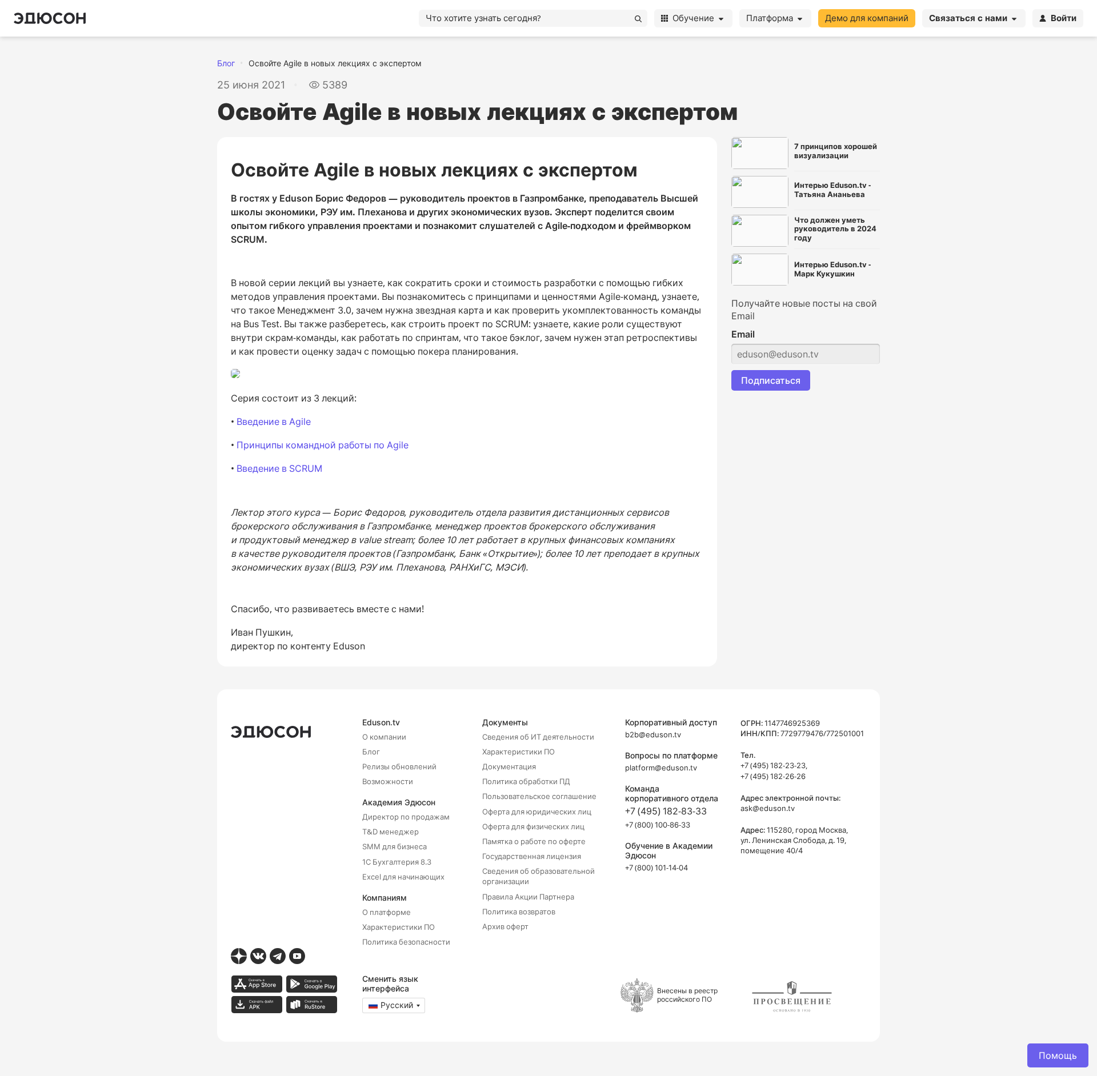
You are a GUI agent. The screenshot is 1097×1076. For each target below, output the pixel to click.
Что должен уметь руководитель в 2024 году (835, 229)
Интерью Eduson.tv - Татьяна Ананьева (832, 190)
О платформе (386, 912)
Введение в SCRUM (279, 468)
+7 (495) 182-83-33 (666, 811)
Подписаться (770, 380)
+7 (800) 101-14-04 (656, 867)
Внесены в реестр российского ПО (687, 994)
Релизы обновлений (399, 766)
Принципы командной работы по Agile (323, 445)
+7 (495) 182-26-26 (773, 776)
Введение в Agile (274, 421)
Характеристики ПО (398, 927)
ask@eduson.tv (767, 808)
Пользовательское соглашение (539, 796)
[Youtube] (297, 956)
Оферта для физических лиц (533, 826)
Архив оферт (505, 926)
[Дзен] (239, 956)
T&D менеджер (390, 831)
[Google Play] (311, 984)
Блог (226, 63)
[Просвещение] (792, 996)
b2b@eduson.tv (653, 734)
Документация (509, 766)
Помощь (1058, 1055)
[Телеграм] (278, 956)
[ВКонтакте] (258, 956)
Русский (397, 1005)
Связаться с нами (968, 18)
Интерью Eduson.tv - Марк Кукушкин (832, 269)
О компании (384, 736)
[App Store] (256, 984)
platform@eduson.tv (661, 767)
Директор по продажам (406, 816)
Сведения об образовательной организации (538, 876)
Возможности (387, 781)
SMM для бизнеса (394, 846)
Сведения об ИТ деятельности (538, 736)
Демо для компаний (866, 18)
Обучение (693, 18)
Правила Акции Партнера (528, 896)
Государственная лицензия (531, 856)
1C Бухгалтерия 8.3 (396, 861)
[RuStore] (311, 1004)
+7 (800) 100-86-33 (657, 824)
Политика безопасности (406, 941)
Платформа (769, 18)
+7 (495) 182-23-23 (773, 765)
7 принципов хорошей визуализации (835, 151)
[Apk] (256, 1004)
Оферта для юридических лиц (536, 811)
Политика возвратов (518, 911)
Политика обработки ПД (526, 781)
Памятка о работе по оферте (534, 841)
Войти (1063, 18)
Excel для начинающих (403, 876)
